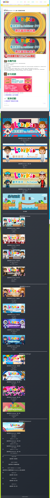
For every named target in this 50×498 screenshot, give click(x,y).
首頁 (5, 4)
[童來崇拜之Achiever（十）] (25, 24)
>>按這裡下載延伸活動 (11, 101)
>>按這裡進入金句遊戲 (11, 95)
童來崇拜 (7, 4)
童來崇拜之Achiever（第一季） (13, 4)
